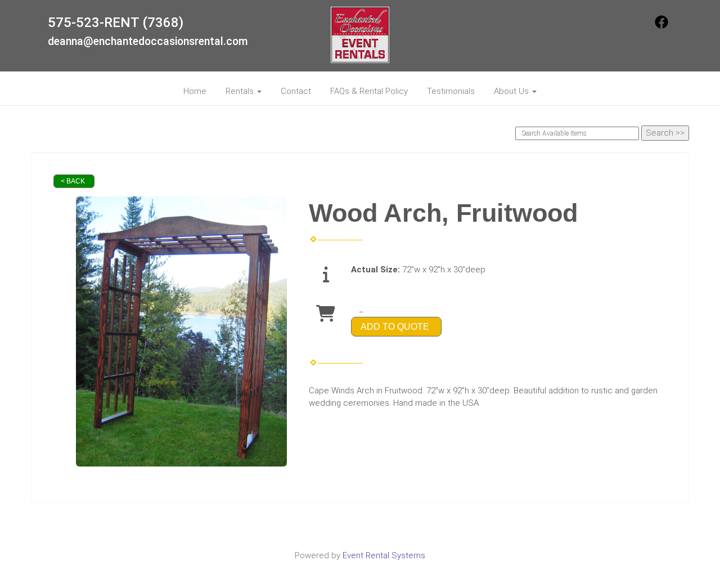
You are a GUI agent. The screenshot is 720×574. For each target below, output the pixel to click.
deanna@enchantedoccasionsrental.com (148, 41)
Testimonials (451, 91)
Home (194, 91)
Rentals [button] (241, 91)
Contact (296, 91)
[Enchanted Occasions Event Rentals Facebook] (661, 26)
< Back (73, 181)
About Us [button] (512, 91)
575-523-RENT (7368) (115, 22)
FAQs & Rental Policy (369, 91)
